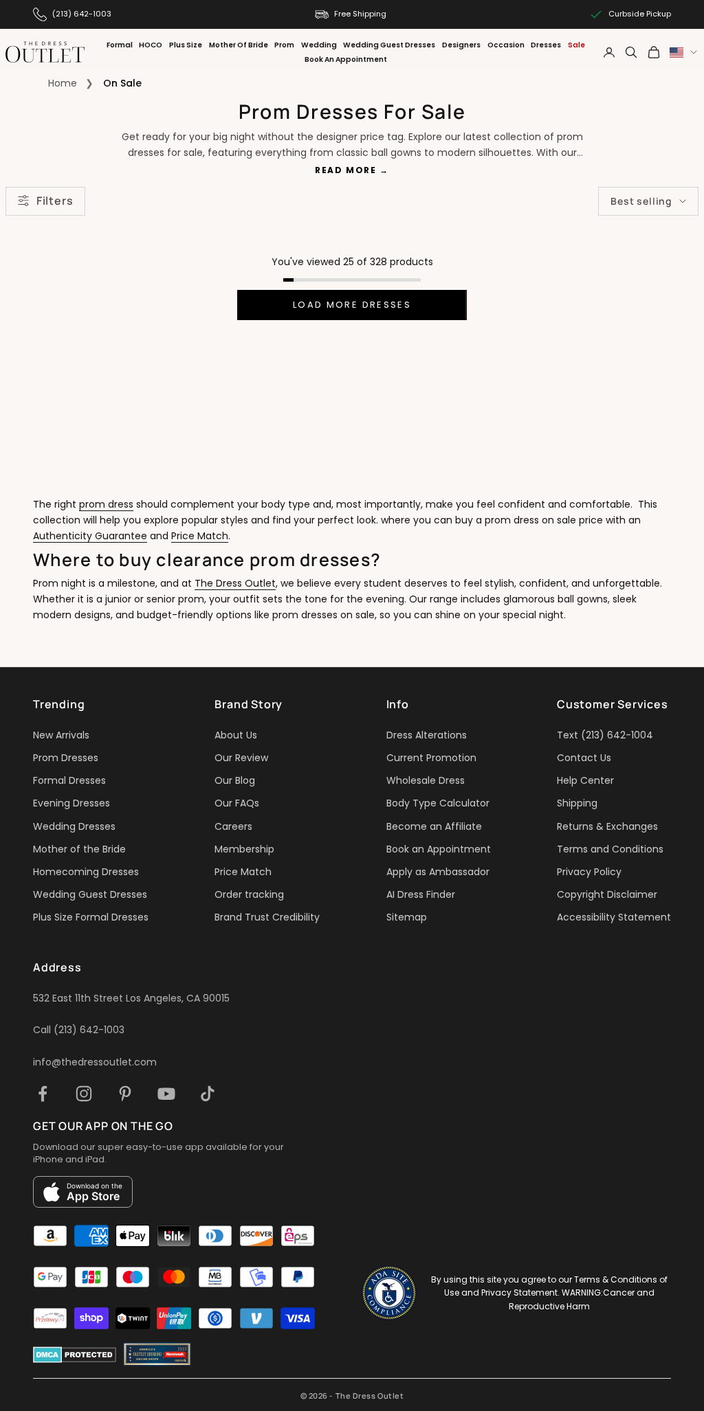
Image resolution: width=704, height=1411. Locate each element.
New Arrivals (61, 735)
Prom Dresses (65, 758)
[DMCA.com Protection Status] (74, 1354)
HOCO (150, 45)
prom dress (106, 504)
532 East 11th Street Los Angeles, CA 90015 (131, 998)
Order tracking (249, 894)
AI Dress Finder (420, 894)
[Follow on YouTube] (166, 1093)
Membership (244, 849)
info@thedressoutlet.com (95, 1062)
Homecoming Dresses (86, 872)
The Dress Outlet (235, 583)
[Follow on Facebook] (42, 1093)
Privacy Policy (589, 872)
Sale (576, 45)
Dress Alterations (426, 735)
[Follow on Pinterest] (125, 1093)
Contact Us (584, 758)
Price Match (199, 536)
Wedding (319, 45)
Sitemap (406, 917)
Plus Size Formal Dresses (90, 917)
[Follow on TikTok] (207, 1093)
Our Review (241, 758)
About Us (235, 735)
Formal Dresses (69, 780)
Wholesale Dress (425, 780)
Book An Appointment (346, 59)
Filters (54, 200)
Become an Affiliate (434, 826)
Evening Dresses (71, 803)
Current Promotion (431, 758)
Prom (284, 45)
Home (62, 83)
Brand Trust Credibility (267, 917)
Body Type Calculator (438, 803)
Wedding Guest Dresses (389, 45)
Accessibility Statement (614, 917)
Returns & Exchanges (607, 826)
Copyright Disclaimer (607, 894)
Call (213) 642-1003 (78, 1030)
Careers (233, 826)
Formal (120, 45)
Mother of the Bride (79, 849)
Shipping (577, 803)
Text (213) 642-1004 (605, 735)
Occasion (506, 45)
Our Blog (234, 780)
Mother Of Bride (238, 45)
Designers (461, 45)
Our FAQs (236, 803)
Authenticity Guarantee (90, 536)
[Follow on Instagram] (84, 1093)
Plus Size (185, 45)
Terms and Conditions (610, 849)
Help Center (585, 780)
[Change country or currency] (683, 52)
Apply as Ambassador (438, 872)
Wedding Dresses (74, 826)
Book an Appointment (438, 849)
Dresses (546, 45)
